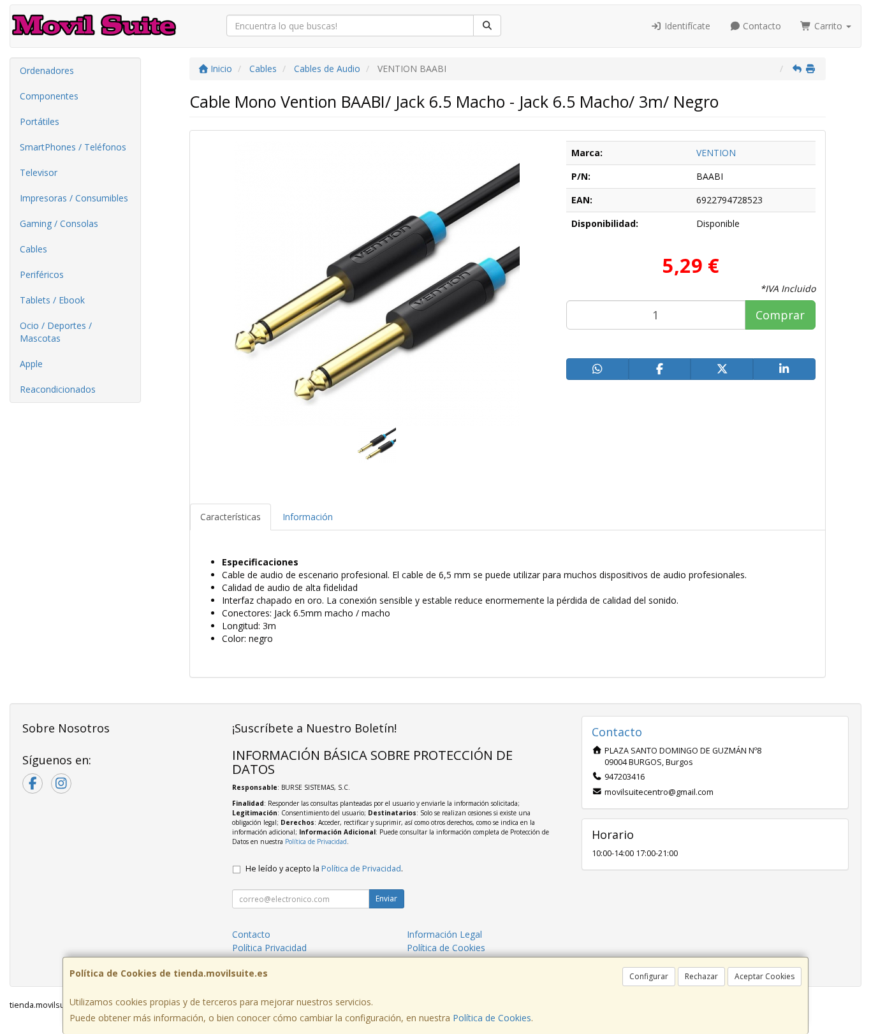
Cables (33, 249)
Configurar (648, 976)
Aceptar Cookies (764, 976)
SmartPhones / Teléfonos (73, 147)
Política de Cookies (492, 1018)
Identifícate (686, 26)
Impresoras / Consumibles (74, 198)
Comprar (780, 315)
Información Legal (444, 934)
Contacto (760, 26)
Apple (31, 364)
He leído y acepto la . (324, 868)
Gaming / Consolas (59, 223)
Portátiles (39, 121)
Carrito (828, 26)
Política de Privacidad (316, 841)
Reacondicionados (58, 389)
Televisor (38, 172)
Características (230, 517)
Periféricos (42, 274)
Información (307, 517)
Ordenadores (47, 70)
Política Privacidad (269, 948)
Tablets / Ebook (52, 300)
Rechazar (701, 976)
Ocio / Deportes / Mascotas (56, 331)
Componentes (49, 96)
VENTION (716, 153)
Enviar (386, 898)
